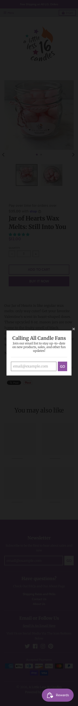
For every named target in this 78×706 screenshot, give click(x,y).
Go (62, 366)
